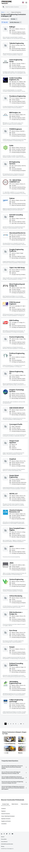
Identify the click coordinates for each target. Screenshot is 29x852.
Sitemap (2, 846)
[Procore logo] (7, 1)
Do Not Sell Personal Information (7, 843)
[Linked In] (1, 833)
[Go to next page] (23, 724)
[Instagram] (9, 834)
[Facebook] (4, 834)
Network (5, 3)
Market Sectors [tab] (15, 804)
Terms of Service (4, 841)
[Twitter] (6, 833)
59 (21, 723)
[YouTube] (12, 833)
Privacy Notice (4, 839)
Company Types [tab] (5, 804)
